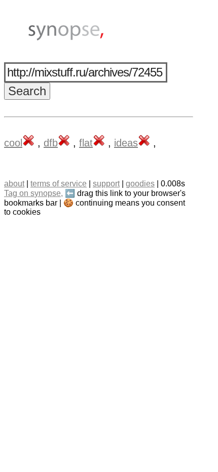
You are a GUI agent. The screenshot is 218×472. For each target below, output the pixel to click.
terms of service (58, 183)
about (14, 183)
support (106, 183)
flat (86, 142)
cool (13, 142)
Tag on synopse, (33, 193)
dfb (51, 142)
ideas (126, 142)
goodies (140, 183)
